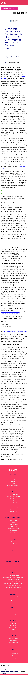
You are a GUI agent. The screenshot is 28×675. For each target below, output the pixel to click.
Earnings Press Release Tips (13, 585)
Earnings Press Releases (13, 528)
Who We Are (14, 623)
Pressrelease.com (13, 642)
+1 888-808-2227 (13, 653)
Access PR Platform (13, 494)
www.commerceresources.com (10, 312)
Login (13, 651)
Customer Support (13, 658)
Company (13, 614)
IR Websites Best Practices (13, 581)
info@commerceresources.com (10, 313)
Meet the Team (13, 625)
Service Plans (13, 564)
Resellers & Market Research (13, 485)
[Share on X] (18, 13)
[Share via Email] (26, 13)
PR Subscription (13, 552)
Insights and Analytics (14, 509)
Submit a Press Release (13, 555)
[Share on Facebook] (14, 13)
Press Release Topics (14, 575)
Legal (13, 483)
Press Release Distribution (13, 496)
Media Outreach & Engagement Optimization (13, 577)
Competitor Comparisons (13, 579)
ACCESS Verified (14, 511)
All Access (13, 541)
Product (13, 610)
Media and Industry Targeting (13, 504)
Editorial (13, 660)
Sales (13, 655)
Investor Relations (13, 627)
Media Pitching (13, 500)
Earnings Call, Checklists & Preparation (13, 583)
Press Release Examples (13, 598)
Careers (13, 629)
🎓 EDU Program (13, 600)
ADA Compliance (14, 524)
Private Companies (13, 479)
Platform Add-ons (13, 566)
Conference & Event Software (14, 543)
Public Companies (13, 477)
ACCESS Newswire (13, 638)
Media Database (13, 498)
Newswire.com (13, 640)
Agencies (13, 481)
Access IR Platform (13, 520)
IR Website (13, 522)
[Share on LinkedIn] (22, 13)
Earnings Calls (13, 526)
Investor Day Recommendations (13, 587)
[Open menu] (25, 2)
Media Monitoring (13, 502)
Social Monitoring (13, 507)
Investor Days (13, 530)
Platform (14, 612)
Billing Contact (13, 662)
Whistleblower (13, 532)
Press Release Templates (14, 596)
